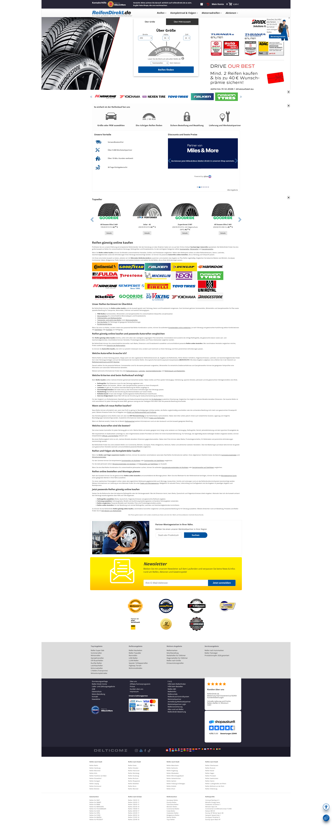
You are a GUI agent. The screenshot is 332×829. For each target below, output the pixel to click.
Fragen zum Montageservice (149, 483)
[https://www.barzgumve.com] (176, 750)
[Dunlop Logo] (184, 267)
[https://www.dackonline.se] (176, 749)
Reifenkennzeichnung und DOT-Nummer (105, 362)
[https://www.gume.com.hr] (179, 750)
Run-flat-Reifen (102, 322)
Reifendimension (132, 371)
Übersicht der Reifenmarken (116, 345)
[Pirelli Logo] (158, 286)
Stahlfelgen (98, 330)
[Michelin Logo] (158, 275)
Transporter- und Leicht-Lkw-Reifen (109, 320)
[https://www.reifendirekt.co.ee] (182, 750)
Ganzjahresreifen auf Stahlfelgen (203, 467)
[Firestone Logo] (131, 275)
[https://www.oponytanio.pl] (167, 750)
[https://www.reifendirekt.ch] (173, 749)
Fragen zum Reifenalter (157, 418)
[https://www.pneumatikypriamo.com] (211, 749)
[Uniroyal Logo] (207, 286)
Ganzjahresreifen (207, 249)
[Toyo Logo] (184, 286)
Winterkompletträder (99, 457)
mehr (209, 705)
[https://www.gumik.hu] (220, 749)
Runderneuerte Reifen (104, 324)
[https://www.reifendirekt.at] (196, 749)
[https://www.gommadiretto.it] (179, 749)
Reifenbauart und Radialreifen (175, 371)
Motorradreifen (102, 316)
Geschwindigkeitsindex (153, 371)
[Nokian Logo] (210, 275)
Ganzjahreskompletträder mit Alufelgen (175, 467)
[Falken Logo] (158, 267)
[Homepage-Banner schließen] (288, 91)
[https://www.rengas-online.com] (205, 749)
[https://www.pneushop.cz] (208, 749)
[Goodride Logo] (131, 296)
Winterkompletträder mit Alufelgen (124, 464)
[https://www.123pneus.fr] (170, 749)
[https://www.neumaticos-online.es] (193, 749)
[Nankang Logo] (105, 286)
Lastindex (142, 371)
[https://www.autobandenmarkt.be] (202, 749)
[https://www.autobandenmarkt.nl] (187, 749)
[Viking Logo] (158, 296)
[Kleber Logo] (105, 296)
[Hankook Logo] (210, 267)
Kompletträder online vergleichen (179, 327)
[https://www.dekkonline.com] (182, 749)
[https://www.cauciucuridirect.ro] (170, 750)
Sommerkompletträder (229, 455)
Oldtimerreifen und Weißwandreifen (109, 318)
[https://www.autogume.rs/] (190, 750)
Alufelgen (109, 330)
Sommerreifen (184, 249)
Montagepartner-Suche (229, 476)
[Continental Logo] (105, 267)
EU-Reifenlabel (157, 399)
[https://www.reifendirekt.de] (167, 749)
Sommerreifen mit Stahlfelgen (154, 460)
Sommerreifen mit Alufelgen (131, 460)
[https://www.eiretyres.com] (217, 749)
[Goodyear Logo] (131, 267)
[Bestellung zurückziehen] (208, 4)
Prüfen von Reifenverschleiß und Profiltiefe (141, 412)
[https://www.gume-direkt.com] (199, 749)
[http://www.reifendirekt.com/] (193, 750)
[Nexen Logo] (184, 275)
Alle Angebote (232, 190)
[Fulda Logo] (105, 275)
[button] (326, 807)
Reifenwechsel (130, 421)
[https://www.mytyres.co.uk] (190, 749)
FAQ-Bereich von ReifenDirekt (111, 511)
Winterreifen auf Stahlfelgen (148, 464)
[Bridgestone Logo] (210, 296)
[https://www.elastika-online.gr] (173, 750)
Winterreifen (194, 249)
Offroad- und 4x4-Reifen (110, 436)
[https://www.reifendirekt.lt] (185, 750)
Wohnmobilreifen (132, 320)
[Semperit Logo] (131, 286)
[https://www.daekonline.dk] (185, 749)
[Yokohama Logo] (184, 296)
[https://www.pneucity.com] (214, 749)
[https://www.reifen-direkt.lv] (187, 750)
